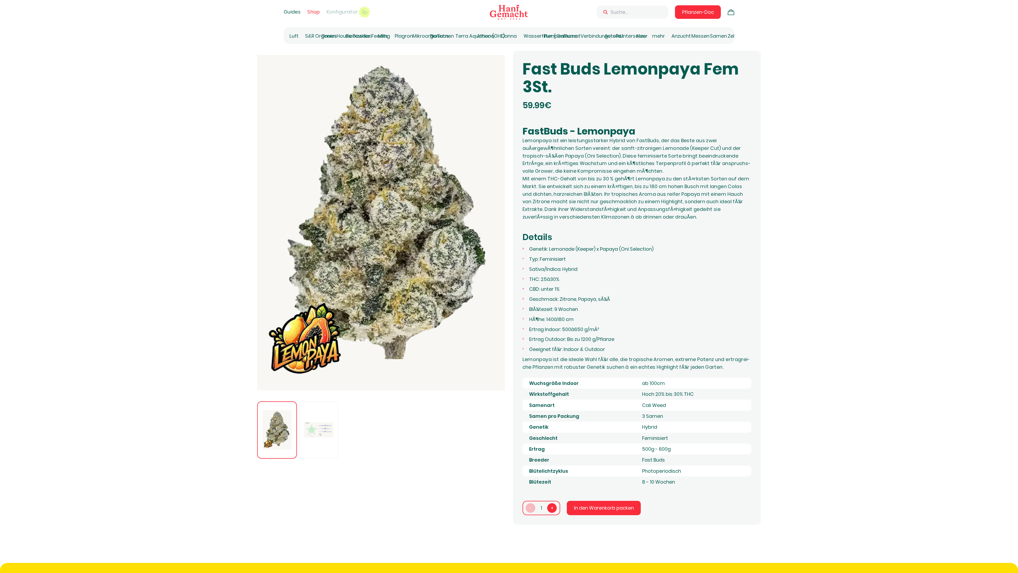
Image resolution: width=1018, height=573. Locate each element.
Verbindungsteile (601, 36)
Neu (641, 36)
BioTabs (439, 36)
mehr (658, 36)
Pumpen (554, 36)
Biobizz (354, 36)
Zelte (733, 36)
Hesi (366, 36)
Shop (313, 11)
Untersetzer (634, 36)
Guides (292, 11)
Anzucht (681, 36)
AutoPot (614, 36)
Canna (509, 36)
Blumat (572, 36)
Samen (718, 36)
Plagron (404, 36)
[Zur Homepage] (509, 12)
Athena (485, 36)
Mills (383, 36)
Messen (700, 36)
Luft (294, 36)
